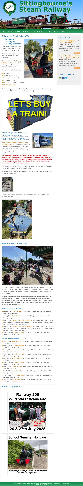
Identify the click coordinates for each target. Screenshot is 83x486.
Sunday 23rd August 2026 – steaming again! (69, 41)
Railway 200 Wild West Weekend (22, 320)
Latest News (38, 31)
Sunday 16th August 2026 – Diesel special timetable (69, 57)
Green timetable (17, 311)
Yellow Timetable (19, 332)
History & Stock (51, 31)
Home (3, 31)
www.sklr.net (29, 91)
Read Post (76, 52)
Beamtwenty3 (44, 484)
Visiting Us (27, 31)
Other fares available (9, 84)
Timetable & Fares (14, 31)
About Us (63, 31)
